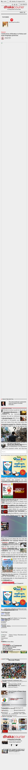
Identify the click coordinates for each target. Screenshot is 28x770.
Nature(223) (4, 712)
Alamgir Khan (8, 37)
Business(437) (5, 708)
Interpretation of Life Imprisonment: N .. (15, 684)
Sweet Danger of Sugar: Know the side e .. (17, 691)
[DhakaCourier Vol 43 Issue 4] (14, 723)
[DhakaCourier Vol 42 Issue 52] (23, 729)
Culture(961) (4, 710)
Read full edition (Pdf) (7, 578)
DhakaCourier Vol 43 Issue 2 (17, 510)
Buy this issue (11, 582)
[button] (22, 12)
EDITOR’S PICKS (7, 408)
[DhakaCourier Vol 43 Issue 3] (23, 723)
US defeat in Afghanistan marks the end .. (16, 699)
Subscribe (5, 582)
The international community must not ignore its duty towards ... (17, 403)
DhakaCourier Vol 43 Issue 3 (17, 505)
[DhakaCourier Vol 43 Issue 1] (14, 729)
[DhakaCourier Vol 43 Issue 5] (5, 723)
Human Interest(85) (19, 712)
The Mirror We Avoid (13, 443)
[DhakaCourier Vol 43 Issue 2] (5, 729)
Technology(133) (18, 708)
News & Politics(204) (19, 710)
